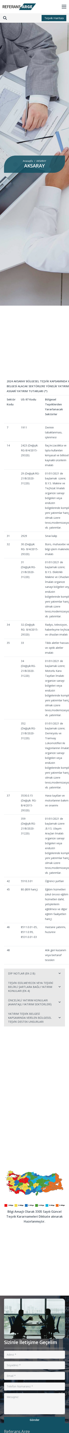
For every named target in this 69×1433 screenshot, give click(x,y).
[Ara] (5, 18)
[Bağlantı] (19, 6)
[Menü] (64, 6)
